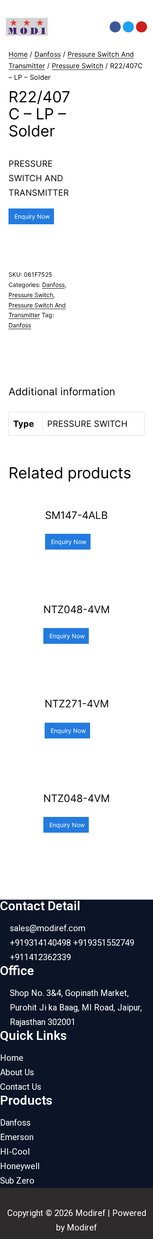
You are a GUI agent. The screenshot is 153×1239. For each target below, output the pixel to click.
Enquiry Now (31, 216)
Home (18, 54)
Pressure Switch (77, 65)
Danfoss (47, 54)
